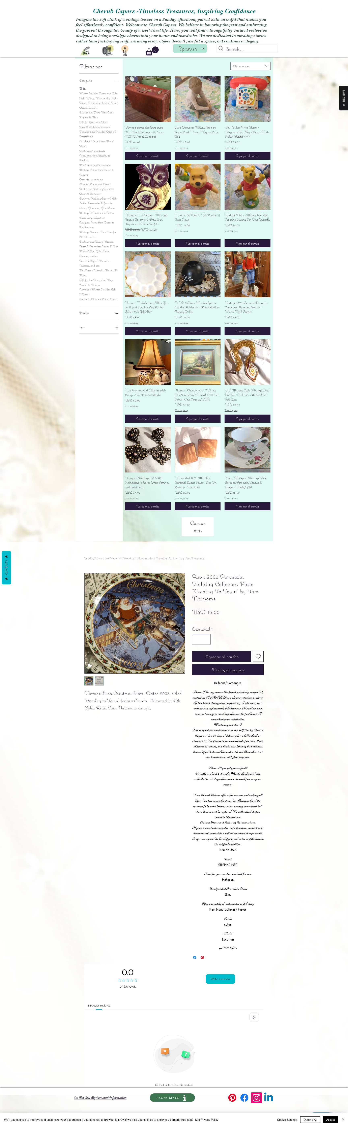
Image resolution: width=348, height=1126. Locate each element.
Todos (82, 88)
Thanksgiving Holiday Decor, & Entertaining (98, 134)
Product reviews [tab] (99, 1005)
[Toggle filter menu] (254, 1017)
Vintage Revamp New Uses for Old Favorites (97, 234)
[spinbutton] (201, 639)
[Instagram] (256, 1097)
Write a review (220, 979)
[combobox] (250, 66)
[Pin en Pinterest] (202, 957)
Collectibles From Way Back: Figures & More (96, 115)
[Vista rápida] (148, 99)
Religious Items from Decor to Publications (96, 225)
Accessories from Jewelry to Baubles (94, 158)
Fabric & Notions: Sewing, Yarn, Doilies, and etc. (98, 105)
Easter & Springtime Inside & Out (98, 246)
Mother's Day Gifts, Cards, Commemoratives (94, 253)
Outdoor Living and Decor (94, 184)
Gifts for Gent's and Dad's (93, 122)
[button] (152, 51)
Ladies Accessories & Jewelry (95, 203)
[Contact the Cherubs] (125, 50)
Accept (330, 1120)
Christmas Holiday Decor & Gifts (98, 198)
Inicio (88, 558)
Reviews (6, 568)
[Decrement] (197, 639)
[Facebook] (244, 1097)
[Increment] (206, 639)
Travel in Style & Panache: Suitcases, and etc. (94, 263)
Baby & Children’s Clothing (95, 127)
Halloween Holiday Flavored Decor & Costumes (96, 191)
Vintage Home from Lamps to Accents (96, 172)
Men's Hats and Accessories (95, 165)
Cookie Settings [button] (287, 1120)
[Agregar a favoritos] (258, 656)
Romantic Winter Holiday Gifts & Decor (97, 292)
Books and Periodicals (92, 150)
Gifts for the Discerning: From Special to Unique (96, 282)
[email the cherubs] (85, 51)
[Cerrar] (343, 1119)
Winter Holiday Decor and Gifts (98, 93)
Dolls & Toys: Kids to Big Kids (98, 98)
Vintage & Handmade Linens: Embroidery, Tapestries (97, 215)
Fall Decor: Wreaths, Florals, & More (98, 273)
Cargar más (197, 526)
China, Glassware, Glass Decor (97, 208)
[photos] (108, 49)
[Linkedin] (268, 1097)
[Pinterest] (232, 1097)
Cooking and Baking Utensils (96, 241)
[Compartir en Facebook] (194, 957)
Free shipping (131, 147)
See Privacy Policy (206, 1120)
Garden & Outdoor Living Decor (98, 299)
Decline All (310, 1120)
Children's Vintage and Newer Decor (96, 143)
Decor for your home (91, 179)
